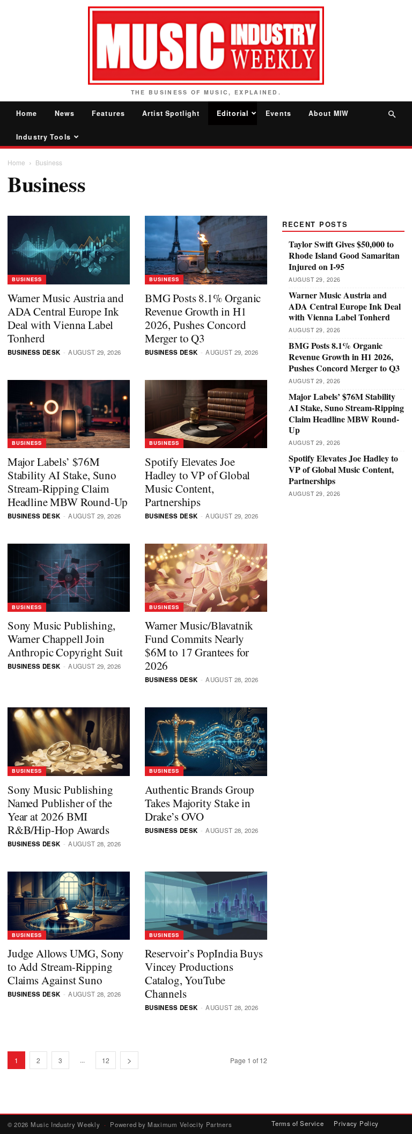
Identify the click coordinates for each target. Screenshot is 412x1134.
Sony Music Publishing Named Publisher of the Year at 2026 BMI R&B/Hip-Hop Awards (60, 809)
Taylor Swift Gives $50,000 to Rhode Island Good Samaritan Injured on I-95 (344, 255)
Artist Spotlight (171, 113)
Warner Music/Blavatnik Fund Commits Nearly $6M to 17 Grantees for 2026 (199, 645)
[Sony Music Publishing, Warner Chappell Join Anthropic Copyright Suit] (69, 578)
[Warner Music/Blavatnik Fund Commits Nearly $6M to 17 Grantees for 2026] (206, 578)
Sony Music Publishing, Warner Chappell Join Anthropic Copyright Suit (65, 639)
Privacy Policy (356, 1123)
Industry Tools (43, 137)
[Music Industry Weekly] (206, 45)
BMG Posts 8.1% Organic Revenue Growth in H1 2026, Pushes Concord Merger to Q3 (203, 318)
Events (278, 113)
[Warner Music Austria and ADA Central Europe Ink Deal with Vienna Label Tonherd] (69, 250)
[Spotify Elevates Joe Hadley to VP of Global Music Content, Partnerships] (206, 414)
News (65, 113)
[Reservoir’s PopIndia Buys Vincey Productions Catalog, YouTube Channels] (206, 906)
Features (108, 113)
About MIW (328, 113)
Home (27, 113)
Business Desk (34, 352)
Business (27, 279)
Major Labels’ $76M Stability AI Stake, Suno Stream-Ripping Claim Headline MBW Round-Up (67, 481)
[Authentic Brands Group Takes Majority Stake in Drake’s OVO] (206, 741)
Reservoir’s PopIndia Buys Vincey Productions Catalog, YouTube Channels (204, 973)
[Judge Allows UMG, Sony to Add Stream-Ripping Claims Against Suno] (69, 906)
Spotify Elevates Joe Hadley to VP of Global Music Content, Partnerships (197, 481)
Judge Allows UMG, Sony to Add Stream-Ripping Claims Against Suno (66, 966)
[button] (391, 114)
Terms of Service (297, 1123)
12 (105, 1060)
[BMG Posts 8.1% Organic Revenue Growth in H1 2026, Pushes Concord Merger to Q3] (206, 250)
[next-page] (129, 1060)
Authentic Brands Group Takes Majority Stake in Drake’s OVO (199, 803)
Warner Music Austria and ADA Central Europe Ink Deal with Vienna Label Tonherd (66, 318)
